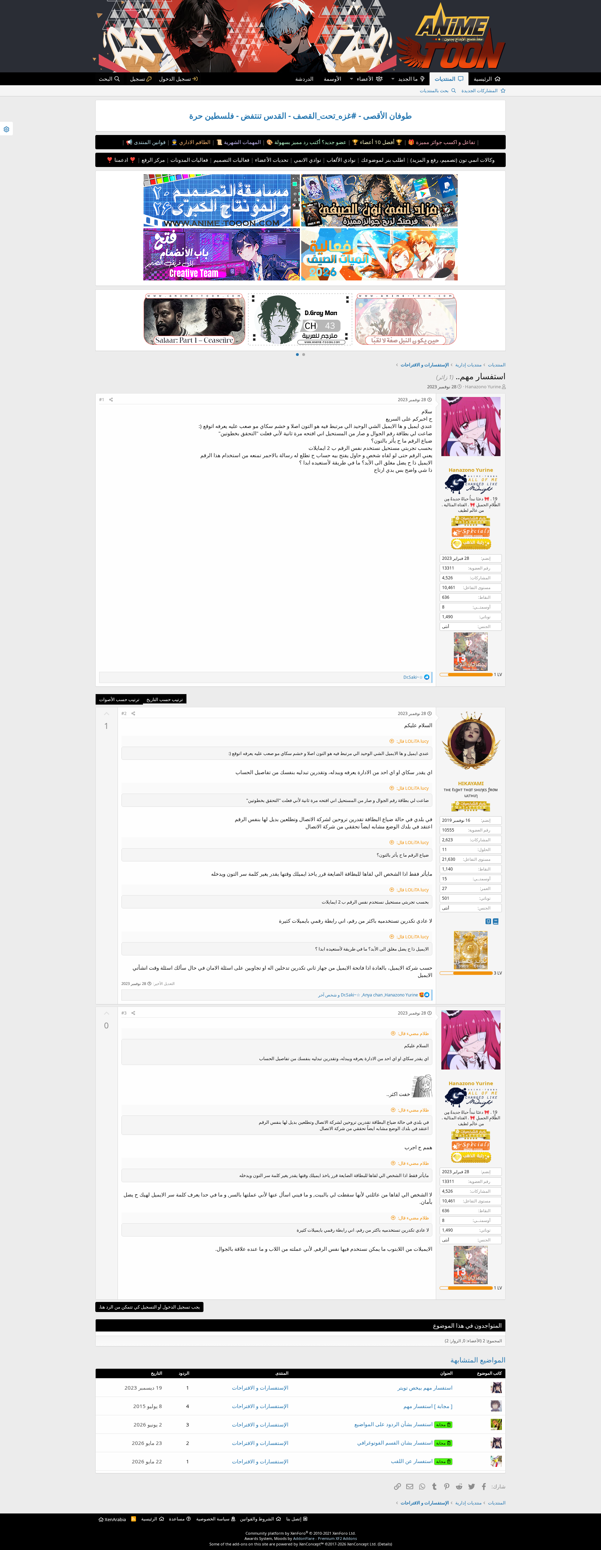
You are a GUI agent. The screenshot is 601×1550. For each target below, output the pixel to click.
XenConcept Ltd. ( (363, 1544)
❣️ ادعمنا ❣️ (121, 159)
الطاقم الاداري (194, 141)
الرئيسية (483, 78)
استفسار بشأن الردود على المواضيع (400, 1424)
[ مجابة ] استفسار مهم (427, 1405)
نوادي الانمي (307, 159)
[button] (393, 78)
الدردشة (304, 78)
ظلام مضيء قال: (413, 1033)
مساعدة (177, 1519)
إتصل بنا (294, 1519)
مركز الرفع (152, 159)
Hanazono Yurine (483, 386)
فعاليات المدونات (188, 159)
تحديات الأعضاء (271, 159)
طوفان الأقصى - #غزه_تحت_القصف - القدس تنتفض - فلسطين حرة (300, 115)
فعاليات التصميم (230, 159)
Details (385, 1544)
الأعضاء (365, 78)
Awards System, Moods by (301, 1538)
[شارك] (111, 400)
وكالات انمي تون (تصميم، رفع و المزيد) (452, 159)
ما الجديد (408, 78)
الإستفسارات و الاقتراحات (260, 1387)
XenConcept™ (311, 1544)
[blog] (495, 921)
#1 (101, 400)
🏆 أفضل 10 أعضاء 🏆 (376, 141)
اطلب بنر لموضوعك (382, 159)
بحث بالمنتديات (434, 90)
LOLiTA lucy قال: (412, 741)
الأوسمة (332, 78)
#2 (124, 713)
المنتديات (445, 78)
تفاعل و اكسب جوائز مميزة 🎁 (441, 141)
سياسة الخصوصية (213, 1519)
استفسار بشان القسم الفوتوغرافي (401, 1442)
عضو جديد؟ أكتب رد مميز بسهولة (309, 141)
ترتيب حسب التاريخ (164, 699)
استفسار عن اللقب (418, 1460)
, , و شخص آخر (368, 995)
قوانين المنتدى (149, 141)
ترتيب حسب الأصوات (119, 699)
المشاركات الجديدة (480, 90)
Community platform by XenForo (301, 1533)
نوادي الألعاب (340, 159)
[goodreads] (488, 921)
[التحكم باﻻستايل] (6, 128)
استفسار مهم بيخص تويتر (425, 1387)
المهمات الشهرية (242, 141)
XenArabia (115, 1519)
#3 (124, 1013)
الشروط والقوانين (257, 1519)
